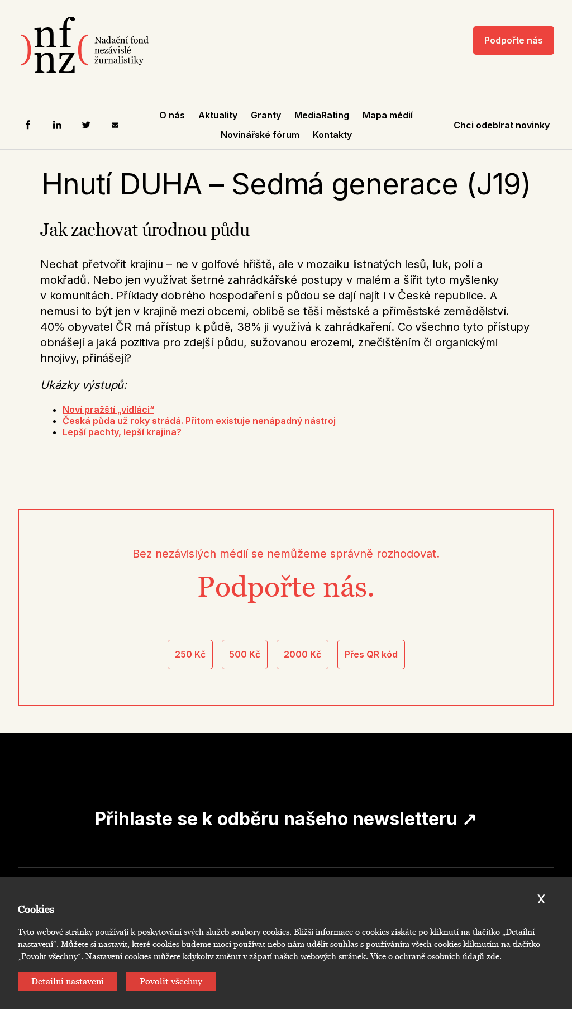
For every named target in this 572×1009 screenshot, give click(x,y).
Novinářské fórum (260, 134)
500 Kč (244, 654)
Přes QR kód (371, 654)
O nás (172, 115)
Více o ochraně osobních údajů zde (434, 956)
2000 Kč (302, 654)
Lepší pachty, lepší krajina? (122, 431)
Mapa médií (388, 115)
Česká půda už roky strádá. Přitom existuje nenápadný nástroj (199, 420)
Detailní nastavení (67, 981)
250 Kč (190, 654)
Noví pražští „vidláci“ (108, 409)
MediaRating (321, 115)
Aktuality (217, 115)
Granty (266, 115)
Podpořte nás (513, 40)
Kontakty (332, 134)
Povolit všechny (171, 981)
